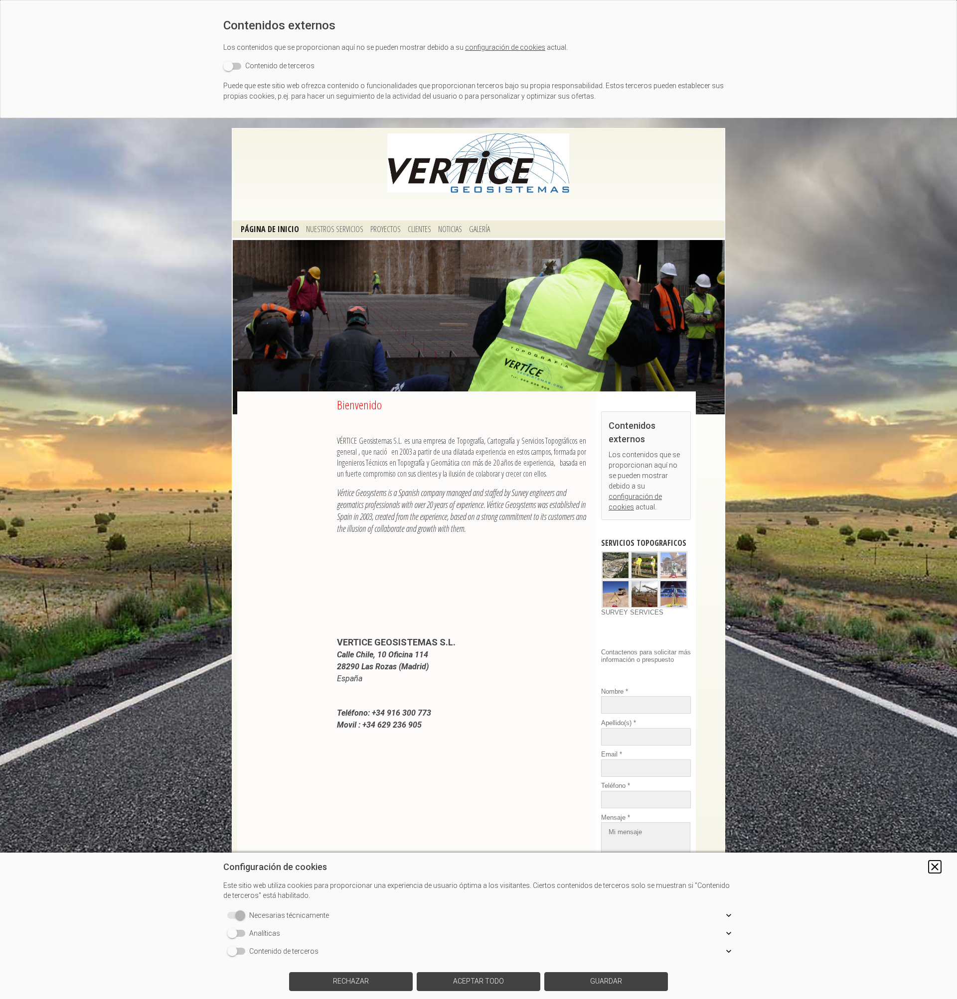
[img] (478, 163)
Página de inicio (270, 229)
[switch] (269, 66)
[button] (935, 867)
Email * (611, 754)
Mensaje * (615, 817)
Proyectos (385, 229)
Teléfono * (615, 785)
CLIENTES (419, 229)
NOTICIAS (450, 229)
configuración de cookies (505, 47)
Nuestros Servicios (334, 229)
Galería (479, 229)
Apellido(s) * (618, 723)
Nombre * (614, 691)
